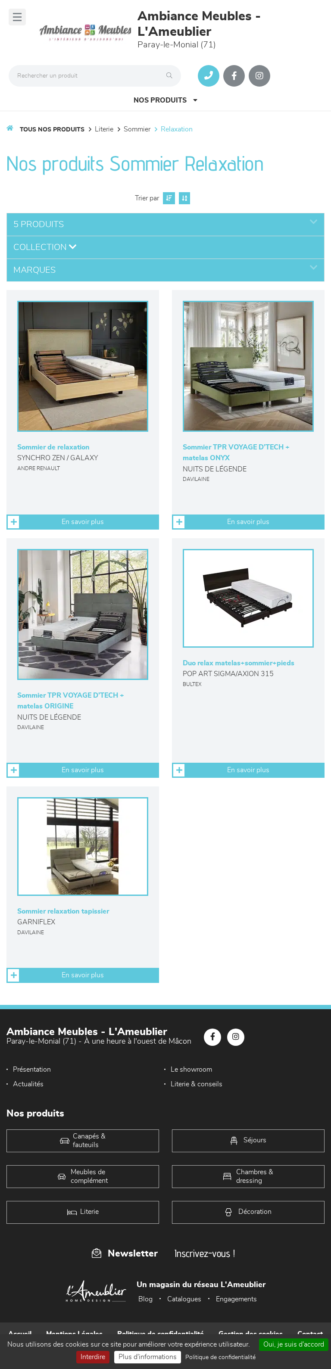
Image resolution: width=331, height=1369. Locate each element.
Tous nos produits (52, 130)
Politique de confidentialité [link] (220, 1357)
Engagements (236, 1299)
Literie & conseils (196, 1084)
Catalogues (184, 1299)
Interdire (93, 1356)
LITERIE (104, 129)
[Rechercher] (171, 76)
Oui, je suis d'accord (293, 1344)
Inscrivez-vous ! (205, 1253)
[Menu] (17, 17)
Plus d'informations (148, 1356)
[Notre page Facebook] (234, 76)
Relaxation (177, 129)
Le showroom (191, 1069)
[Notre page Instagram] (259, 76)
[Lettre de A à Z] (183, 198)
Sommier (137, 129)
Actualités (28, 1084)
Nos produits (160, 100)
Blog (145, 1299)
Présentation (32, 1069)
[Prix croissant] (168, 198)
